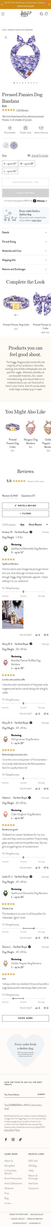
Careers (7, 1203)
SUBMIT (41, 1094)
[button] (46, 13)
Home (4, 30)
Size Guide (33, 1183)
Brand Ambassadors (13, 1178)
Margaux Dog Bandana (31, 442)
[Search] (41, 13)
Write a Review (32, 507)
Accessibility (35, 1223)
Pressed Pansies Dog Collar (13, 443)
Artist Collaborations (13, 1183)
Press (6, 1193)
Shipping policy (20, 1223)
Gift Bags (32, 1165)
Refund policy (37, 1214)
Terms (18, 1130)
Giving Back (9, 1165)
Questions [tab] (28, 497)
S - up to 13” (10, 164)
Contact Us (33, 1188)
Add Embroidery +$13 (25, 182)
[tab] (14, 82)
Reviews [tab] (10, 497)
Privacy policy (18, 1219)
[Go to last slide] (2, 5)
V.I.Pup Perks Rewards (10, 1172)
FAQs (31, 1170)
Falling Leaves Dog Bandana (25, 741)
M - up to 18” (27, 164)
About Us (8, 1160)
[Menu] (2, 13)
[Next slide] (49, 5)
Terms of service (34, 1219)
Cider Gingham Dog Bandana (26, 816)
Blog (6, 1198)
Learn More (36, 221)
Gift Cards (33, 1160)
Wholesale (8, 1188)
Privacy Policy (9, 1130)
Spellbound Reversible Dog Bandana (29, 550)
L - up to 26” (10, 171)
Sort (22, 525)
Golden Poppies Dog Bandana (26, 965)
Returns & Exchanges (33, 1177)
